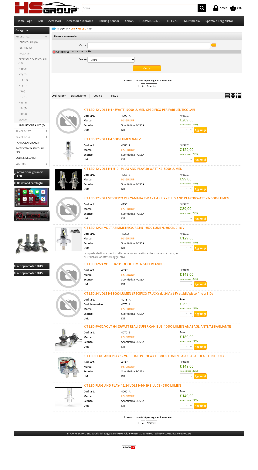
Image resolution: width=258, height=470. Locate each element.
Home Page (24, 21)
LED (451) (21, 163)
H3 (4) (22, 91)
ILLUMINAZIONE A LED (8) (30, 125)
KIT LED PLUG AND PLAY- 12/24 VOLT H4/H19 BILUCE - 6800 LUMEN (132, 385)
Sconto (83, 59)
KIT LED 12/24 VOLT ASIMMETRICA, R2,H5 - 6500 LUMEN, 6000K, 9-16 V (134, 228)
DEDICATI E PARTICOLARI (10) (33, 61)
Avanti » (151, 85)
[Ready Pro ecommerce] (129, 447)
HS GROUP (127, 120)
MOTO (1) (24, 119)
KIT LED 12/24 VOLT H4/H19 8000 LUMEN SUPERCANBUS (124, 264)
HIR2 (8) (23, 114)
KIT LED (81, 51)
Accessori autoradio (79, 21)
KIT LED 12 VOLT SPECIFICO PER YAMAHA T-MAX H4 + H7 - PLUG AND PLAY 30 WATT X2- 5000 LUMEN (156, 198)
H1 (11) (22, 85)
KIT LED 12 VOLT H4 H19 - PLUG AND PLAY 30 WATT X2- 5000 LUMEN (133, 169)
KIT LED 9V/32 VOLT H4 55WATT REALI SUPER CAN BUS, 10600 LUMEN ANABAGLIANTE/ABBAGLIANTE (157, 326)
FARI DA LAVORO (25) (27, 142)
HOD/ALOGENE (149, 21)
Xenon (129, 21)
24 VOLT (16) (23, 137)
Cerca (83, 45)
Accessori (54, 21)
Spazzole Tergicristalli (219, 21)
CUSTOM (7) (25, 48)
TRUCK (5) (24, 53)
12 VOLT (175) (23, 131)
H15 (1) (22, 97)
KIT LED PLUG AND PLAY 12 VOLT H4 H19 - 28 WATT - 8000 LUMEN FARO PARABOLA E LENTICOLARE (156, 356)
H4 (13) (22, 68)
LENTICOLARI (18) (28, 42)
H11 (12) (23, 80)
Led (40, 21)
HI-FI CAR (172, 21)
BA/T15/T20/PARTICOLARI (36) (30, 150)
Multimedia (192, 21)
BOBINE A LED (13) (26, 157)
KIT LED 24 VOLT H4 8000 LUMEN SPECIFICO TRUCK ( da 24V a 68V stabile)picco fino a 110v (148, 293)
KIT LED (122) (23, 36)
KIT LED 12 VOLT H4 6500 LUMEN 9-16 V (112, 139)
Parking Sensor (109, 21)
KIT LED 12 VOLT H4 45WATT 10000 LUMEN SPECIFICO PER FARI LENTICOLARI (139, 110)
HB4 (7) (23, 108)
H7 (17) (22, 74)
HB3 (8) (23, 102)
